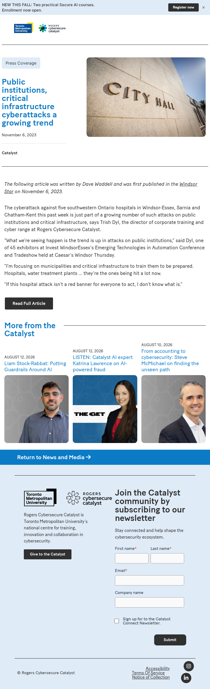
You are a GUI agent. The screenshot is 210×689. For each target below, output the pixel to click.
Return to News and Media (51, 457)
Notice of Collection (151, 677)
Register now (183, 7)
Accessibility (158, 668)
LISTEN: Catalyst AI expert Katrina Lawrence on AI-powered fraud (103, 363)
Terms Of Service (148, 672)
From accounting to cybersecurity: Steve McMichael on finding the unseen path (170, 360)
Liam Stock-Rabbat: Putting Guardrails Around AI (35, 366)
